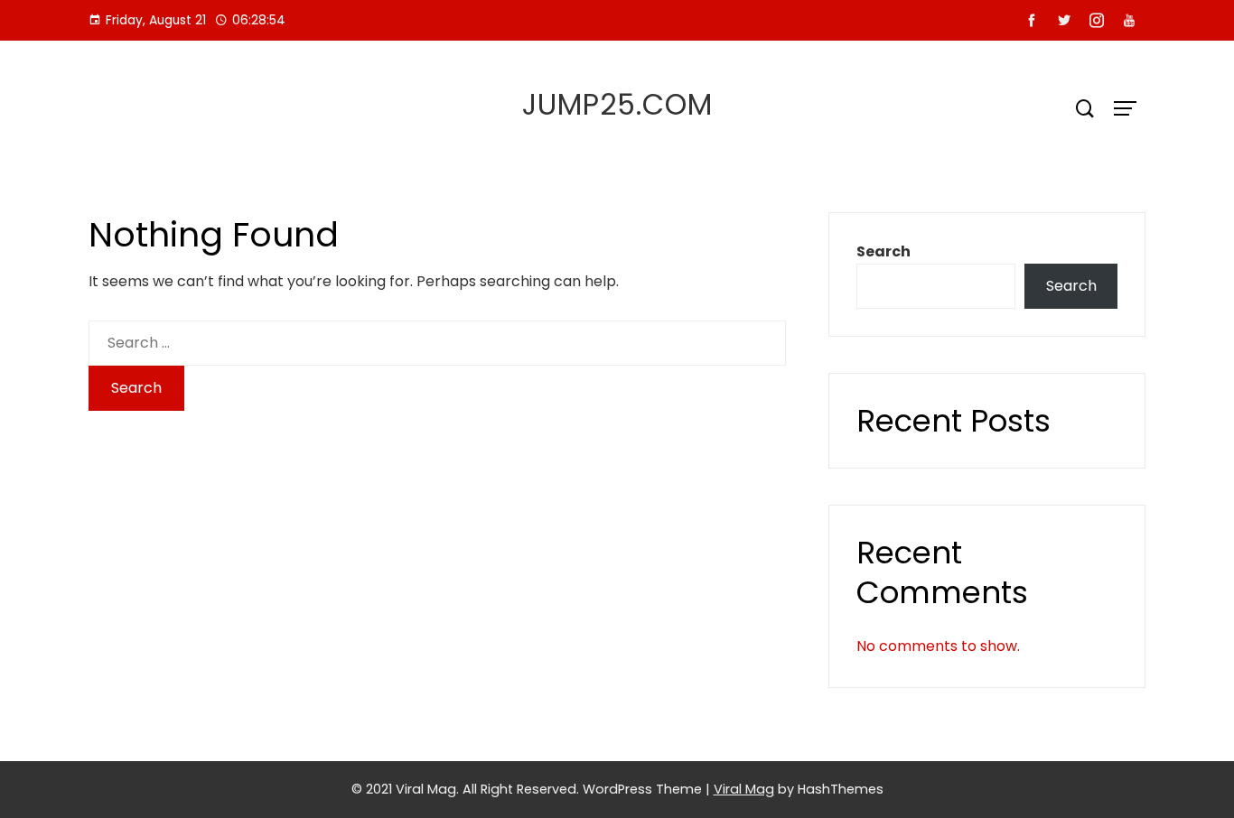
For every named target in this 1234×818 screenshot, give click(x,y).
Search (883, 251)
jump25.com (617, 104)
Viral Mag (744, 789)
